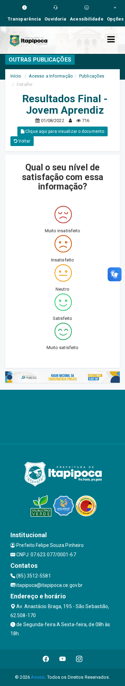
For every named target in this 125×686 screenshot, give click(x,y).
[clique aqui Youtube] (63, 659)
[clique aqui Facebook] (46, 659)
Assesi (38, 677)
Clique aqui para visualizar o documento (64, 131)
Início (16, 76)
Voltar (23, 141)
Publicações (91, 76)
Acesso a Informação (51, 76)
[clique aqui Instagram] (79, 659)
